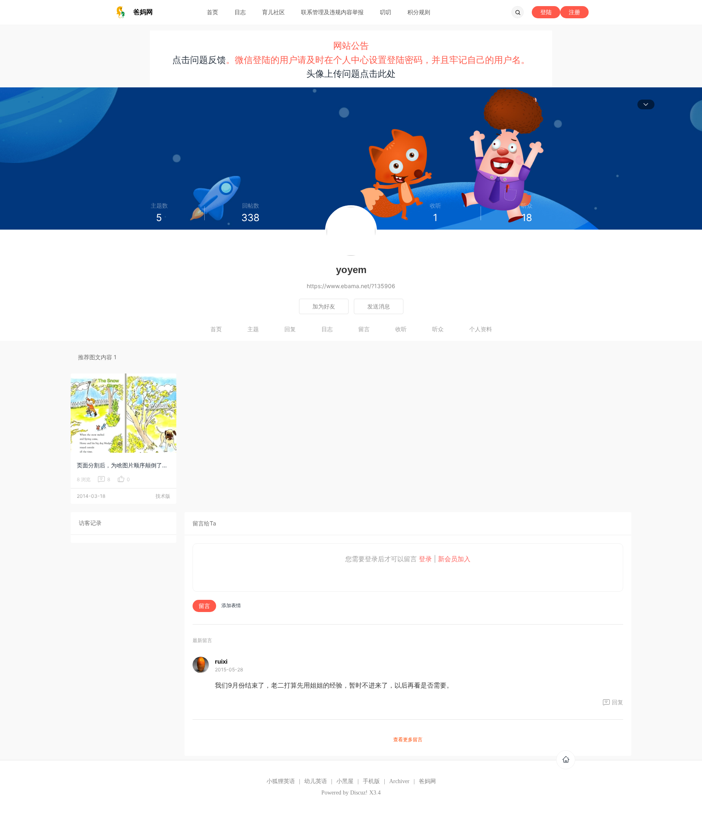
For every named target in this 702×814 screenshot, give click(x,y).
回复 (290, 329)
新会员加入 (454, 559)
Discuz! (359, 793)
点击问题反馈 (199, 59)
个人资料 (480, 329)
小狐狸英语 (280, 781)
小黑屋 (344, 781)
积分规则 (418, 12)
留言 (364, 329)
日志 (240, 12)
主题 (253, 329)
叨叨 (385, 12)
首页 (212, 12)
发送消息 (378, 306)
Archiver (399, 781)
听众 (438, 329)
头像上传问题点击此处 (351, 73)
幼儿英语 (315, 781)
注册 (574, 12)
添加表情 (231, 605)
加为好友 (323, 306)
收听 (401, 329)
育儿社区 (273, 12)
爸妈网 (427, 781)
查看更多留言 (407, 739)
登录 (425, 559)
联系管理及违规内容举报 (332, 12)
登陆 (546, 12)
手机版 (371, 781)
